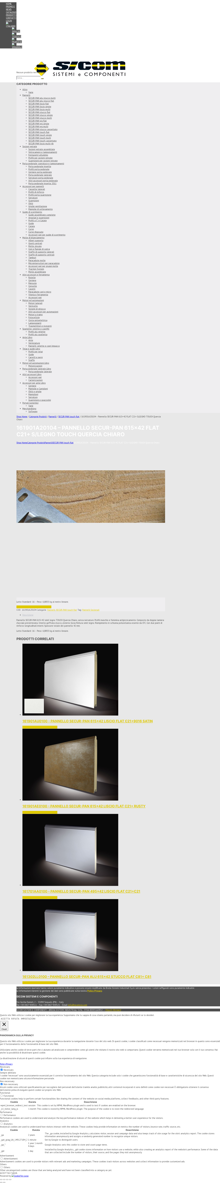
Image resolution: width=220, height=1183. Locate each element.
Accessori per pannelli (33, 186)
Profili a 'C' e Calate (37, 220)
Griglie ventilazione (37, 206)
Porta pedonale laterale (40, 175)
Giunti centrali (35, 243)
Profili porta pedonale (38, 169)
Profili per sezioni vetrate (40, 157)
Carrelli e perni (35, 357)
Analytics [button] (4, 1120)
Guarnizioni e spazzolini (39, 400)
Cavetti (31, 289)
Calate (31, 226)
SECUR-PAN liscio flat (38, 103)
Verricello (33, 306)
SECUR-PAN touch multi (39, 137)
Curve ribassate (35, 232)
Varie (30, 92)
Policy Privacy (113, 1010)
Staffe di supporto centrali (41, 254)
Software (32, 411)
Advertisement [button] (7, 1155)
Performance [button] (6, 1112)
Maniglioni (33, 394)
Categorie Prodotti (38, 416)
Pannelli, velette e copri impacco (44, 345)
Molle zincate (35, 246)
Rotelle (32, 277)
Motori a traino (35, 314)
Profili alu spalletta (37, 334)
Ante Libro (27, 337)
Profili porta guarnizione (39, 194)
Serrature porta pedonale (40, 177)
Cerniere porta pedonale (40, 172)
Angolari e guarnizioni (38, 217)
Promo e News (10, 8)
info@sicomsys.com (77, 1004)
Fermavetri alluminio (38, 155)
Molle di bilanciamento (33, 237)
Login (9, 20)
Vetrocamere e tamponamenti (42, 152)
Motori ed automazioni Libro (35, 363)
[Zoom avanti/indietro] (1, 1179)
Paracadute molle (36, 260)
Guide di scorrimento (32, 212)
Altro (24, 89)
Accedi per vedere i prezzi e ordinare (33, 606)
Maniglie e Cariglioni (38, 388)
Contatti (11, 17)
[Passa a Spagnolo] (17, 47)
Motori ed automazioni (33, 300)
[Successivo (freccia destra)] (4, 1182)
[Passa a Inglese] (16, 31)
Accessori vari (35, 297)
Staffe (31, 360)
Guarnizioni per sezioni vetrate (43, 160)
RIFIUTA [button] (15, 1018)
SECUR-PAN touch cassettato (42, 140)
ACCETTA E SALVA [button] (8, 1173)
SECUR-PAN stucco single (40, 115)
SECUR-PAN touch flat (38, 132)
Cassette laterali (36, 189)
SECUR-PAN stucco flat (39, 112)
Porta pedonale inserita (39, 166)
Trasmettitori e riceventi (40, 326)
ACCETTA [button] (5, 1018)
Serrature (33, 197)
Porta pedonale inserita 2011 (42, 183)
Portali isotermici (30, 402)
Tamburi (32, 257)
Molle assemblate (37, 271)
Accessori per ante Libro (34, 383)
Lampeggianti (34, 323)
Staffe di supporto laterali (41, 251)
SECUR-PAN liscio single (39, 106)
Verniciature (34, 343)
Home (9, 3)
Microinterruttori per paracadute (44, 263)
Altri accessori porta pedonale (43, 180)
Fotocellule (34, 317)
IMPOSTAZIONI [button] (28, 1018)
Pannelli (26, 95)
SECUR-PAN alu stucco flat (41, 100)
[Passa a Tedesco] (16, 36)
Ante (30, 340)
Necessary (8, 1069)
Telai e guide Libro (31, 348)
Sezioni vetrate (29, 146)
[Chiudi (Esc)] (10, 1179)
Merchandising (29, 408)
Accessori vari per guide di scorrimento (46, 234)
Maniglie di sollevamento (40, 209)
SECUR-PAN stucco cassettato (42, 129)
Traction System (36, 269)
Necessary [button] (5, 1066)
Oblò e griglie (34, 391)
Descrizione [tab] (27, 615)
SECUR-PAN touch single (40, 135)
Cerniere (32, 280)
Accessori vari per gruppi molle (43, 266)
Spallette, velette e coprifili (35, 328)
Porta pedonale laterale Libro (36, 368)
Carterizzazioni (35, 380)
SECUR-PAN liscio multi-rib (41, 143)
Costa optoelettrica (37, 320)
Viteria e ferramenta (38, 294)
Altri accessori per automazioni (43, 311)
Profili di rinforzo (36, 192)
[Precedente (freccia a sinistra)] (1, 1182)
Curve (31, 229)
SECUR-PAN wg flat (37, 120)
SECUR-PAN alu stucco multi (42, 98)
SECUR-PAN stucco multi (40, 118)
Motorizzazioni (35, 365)
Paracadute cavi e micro (39, 291)
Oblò (30, 203)
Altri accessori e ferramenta (36, 274)
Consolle (32, 286)
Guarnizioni (33, 200)
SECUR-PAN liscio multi (39, 109)
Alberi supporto (35, 240)
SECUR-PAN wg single (38, 123)
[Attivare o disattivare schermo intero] (4, 1179)
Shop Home (21, 416)
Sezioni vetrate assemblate (41, 149)
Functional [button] (5, 1092)
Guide (31, 223)
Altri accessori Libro (31, 374)
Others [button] (3, 1164)
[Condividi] (7, 1179)
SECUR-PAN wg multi (38, 126)
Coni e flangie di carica (39, 249)
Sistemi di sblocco (37, 308)
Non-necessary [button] (7, 1081)
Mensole (32, 283)
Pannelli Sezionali (90, 609)
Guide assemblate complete (42, 214)
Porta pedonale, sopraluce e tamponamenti (43, 163)
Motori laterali (35, 303)
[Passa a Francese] (17, 41)
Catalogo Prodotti (11, 13)
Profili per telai (35, 351)
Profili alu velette (36, 331)
